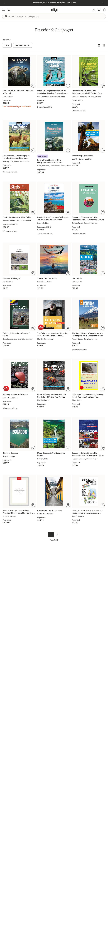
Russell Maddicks (90, 223)
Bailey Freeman (43, 166)
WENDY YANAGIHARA (81, 96)
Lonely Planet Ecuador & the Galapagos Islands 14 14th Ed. (50, 161)
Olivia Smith (77, 400)
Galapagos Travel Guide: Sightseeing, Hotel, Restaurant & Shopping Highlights (88, 395)
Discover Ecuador (10, 453)
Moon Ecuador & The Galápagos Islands (51, 454)
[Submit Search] (5, 16)
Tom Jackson (8, 96)
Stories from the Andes (47, 278)
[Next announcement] (103, 3)
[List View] (103, 45)
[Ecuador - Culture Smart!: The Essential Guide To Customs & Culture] (88, 198)
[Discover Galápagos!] (19, 259)
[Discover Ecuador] (19, 434)
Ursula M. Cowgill (9, 516)
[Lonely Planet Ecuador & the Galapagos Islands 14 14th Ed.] (54, 136)
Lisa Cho (88, 159)
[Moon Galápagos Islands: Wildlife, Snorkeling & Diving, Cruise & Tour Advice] (54, 71)
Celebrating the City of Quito (49, 510)
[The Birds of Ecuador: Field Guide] (19, 198)
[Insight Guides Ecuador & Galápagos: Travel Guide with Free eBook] (54, 198)
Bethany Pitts (8, 161)
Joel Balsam (55, 166)
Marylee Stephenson (45, 339)
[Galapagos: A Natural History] (19, 375)
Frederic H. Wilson (44, 282)
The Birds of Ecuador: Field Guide (17, 217)
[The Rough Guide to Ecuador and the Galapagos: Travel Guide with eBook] (88, 314)
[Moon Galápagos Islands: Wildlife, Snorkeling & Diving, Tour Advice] (54, 375)
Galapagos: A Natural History (15, 394)
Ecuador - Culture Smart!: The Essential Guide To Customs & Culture (88, 218)
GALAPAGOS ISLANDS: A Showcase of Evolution (18, 92)
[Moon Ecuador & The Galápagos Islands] (54, 434)
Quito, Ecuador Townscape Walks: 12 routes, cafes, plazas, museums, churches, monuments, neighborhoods (87, 511)
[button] (3, 9)
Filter (7, 45)
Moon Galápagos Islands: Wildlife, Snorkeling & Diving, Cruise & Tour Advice (51, 92)
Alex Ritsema (8, 282)
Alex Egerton (96, 96)
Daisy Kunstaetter (9, 339)
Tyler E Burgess (78, 516)
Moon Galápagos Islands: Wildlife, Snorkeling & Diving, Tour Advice (51, 395)
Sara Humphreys (90, 339)
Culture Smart (77, 223)
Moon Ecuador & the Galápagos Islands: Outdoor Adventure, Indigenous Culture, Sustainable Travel (16, 156)
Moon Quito (77, 278)
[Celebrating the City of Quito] (54, 491)
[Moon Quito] (88, 259)
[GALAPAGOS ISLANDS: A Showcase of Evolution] (19, 71)
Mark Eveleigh (77, 100)
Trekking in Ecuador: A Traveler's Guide (16, 334)
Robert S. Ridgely (9, 220)
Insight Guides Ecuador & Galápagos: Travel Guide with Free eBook (53, 218)
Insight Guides (42, 223)
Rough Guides (77, 339)
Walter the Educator (45, 514)
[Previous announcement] (5, 3)
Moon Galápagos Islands (82, 155)
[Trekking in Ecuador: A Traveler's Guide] (19, 314)
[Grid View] (99, 45)
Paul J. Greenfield (24, 220)
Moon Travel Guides (57, 96)
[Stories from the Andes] (54, 259)
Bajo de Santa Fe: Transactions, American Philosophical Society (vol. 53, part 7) (18, 511)
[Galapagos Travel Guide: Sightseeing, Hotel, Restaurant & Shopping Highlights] (88, 375)
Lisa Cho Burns (43, 96)
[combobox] (56, 16)
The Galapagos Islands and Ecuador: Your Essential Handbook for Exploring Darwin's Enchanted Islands (53, 334)
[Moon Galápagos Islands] (88, 136)
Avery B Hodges (9, 456)
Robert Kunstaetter (25, 339)
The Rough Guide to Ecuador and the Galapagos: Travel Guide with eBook (87, 334)
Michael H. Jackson (10, 398)
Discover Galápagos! (12, 278)
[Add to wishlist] (33, 86)
